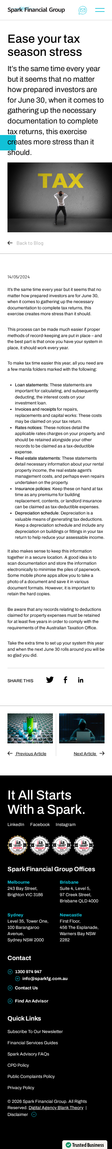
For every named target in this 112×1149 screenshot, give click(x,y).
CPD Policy (18, 1065)
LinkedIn (15, 824)
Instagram (66, 824)
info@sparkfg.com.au (44, 978)
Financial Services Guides (32, 1042)
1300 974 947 (28, 971)
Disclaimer (18, 1114)
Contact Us (26, 988)
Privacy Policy (20, 1087)
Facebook (40, 824)
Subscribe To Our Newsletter (35, 1031)
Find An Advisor (31, 1001)
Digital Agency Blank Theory (56, 1107)
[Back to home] (36, 10)
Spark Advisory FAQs (28, 1054)
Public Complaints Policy (31, 1076)
